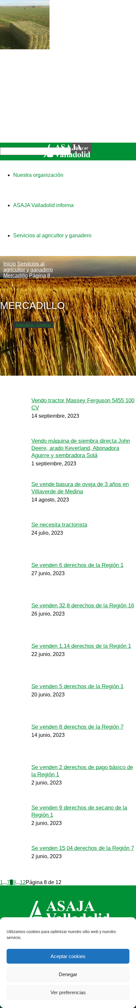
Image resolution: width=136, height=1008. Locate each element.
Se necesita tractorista (59, 525)
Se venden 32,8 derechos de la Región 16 (82, 605)
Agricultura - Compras (33, 325)
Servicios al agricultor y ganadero (28, 266)
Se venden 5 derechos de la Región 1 (77, 686)
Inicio (9, 264)
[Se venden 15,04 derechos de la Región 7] (25, 47)
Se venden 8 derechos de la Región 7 (77, 727)
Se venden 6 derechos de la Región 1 (77, 565)
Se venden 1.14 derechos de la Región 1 (81, 646)
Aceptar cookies (68, 956)
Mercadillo (15, 275)
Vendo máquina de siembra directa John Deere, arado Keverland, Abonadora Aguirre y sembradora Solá (80, 448)
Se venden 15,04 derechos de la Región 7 (82, 848)
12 (23, 882)
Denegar (68, 974)
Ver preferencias (68, 992)
